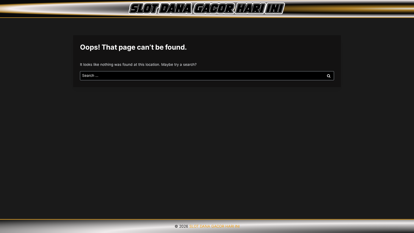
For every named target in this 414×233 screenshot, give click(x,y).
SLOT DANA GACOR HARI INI (214, 226)
